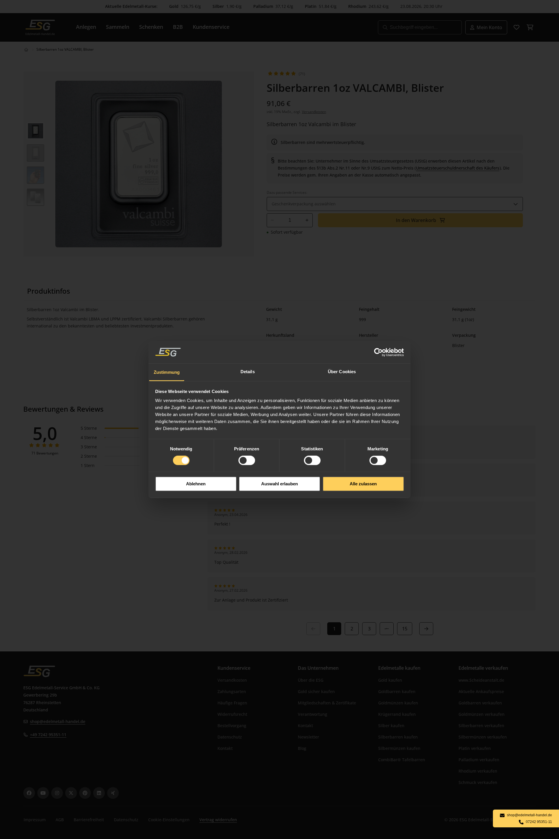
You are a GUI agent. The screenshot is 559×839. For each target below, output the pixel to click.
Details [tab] (247, 371)
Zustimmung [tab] (167, 372)
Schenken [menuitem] (151, 26)
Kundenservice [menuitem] (211, 26)
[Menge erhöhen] (307, 220)
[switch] (246, 460)
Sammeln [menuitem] (117, 26)
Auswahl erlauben (279, 483)
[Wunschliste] (516, 27)
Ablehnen (196, 483)
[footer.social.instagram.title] (57, 793)
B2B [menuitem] (178, 26)
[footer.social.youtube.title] (43, 793)
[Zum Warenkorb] (530, 27)
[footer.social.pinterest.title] (85, 793)
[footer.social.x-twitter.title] (71, 793)
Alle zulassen (363, 483)
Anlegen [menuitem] (86, 26)
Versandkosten (314, 111)
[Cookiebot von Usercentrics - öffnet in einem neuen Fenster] (378, 352)
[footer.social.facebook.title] (29, 793)
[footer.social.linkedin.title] (99, 793)
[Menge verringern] (272, 220)
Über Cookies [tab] (342, 371)
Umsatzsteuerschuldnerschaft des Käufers (457, 168)
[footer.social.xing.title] (113, 793)
